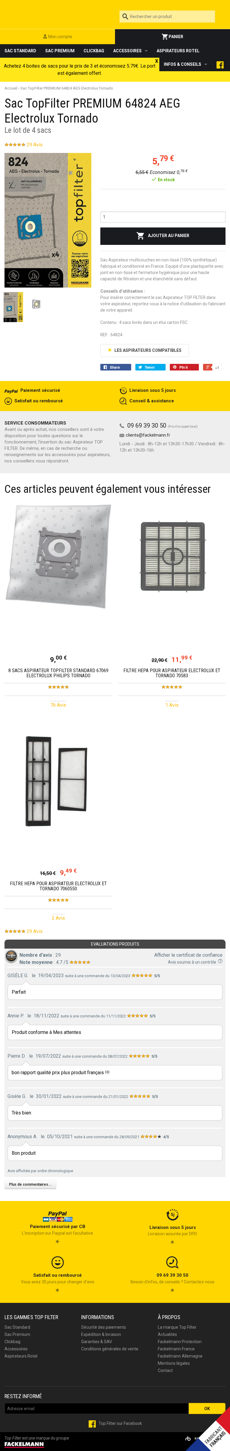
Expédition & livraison (101, 1334)
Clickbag (94, 50)
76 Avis (58, 705)
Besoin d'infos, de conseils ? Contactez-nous (172, 1278)
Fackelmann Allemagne (180, 1356)
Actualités (167, 1334)
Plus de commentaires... (30, 1184)
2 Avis (58, 918)
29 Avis (35, 145)
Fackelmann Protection (180, 1341)
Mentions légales (174, 1363)
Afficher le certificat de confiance (188, 955)
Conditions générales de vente (109, 1348)
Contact (165, 1370)
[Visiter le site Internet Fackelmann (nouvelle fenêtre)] (24, 1444)
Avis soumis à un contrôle (193, 962)
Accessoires (127, 50)
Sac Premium (60, 50)
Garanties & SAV (96, 1341)
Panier (175, 36)
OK (207, 1408)
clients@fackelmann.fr (148, 435)
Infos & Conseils (182, 64)
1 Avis (171, 705)
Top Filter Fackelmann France (57, 13)
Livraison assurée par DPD (172, 1230)
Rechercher (215, 16)
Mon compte (59, 36)
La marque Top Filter (177, 1327)
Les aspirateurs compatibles (147, 350)
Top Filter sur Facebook (120, 1423)
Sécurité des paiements (103, 1327)
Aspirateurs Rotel (178, 50)
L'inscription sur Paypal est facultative (57, 1230)
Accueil (10, 88)
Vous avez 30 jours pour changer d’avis (57, 1278)
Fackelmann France (176, 1348)
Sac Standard (20, 50)
